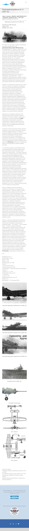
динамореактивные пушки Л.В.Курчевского (12, 47)
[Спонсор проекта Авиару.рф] (14, 511)
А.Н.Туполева (5, 251)
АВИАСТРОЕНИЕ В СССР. (21, 16)
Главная (3, 16)
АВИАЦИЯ (14, 16)
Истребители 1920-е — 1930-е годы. (16, 17)
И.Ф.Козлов (10, 142)
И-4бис (21, 118)
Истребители (5, 17)
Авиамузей (8, 16)
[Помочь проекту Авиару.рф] (14, 496)
